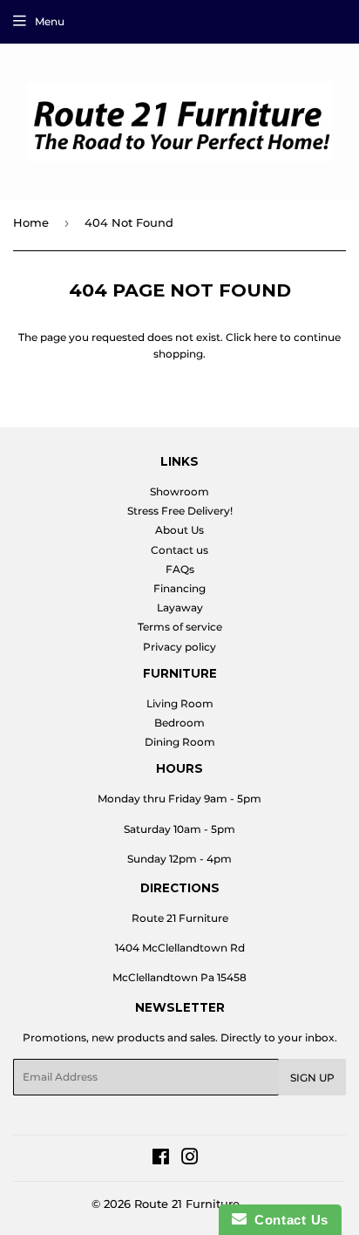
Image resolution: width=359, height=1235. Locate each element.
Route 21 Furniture (187, 1204)
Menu (49, 21)
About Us (179, 529)
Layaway (180, 607)
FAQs (180, 569)
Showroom (179, 491)
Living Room (179, 703)
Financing (179, 588)
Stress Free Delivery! (180, 510)
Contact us (179, 549)
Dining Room (180, 741)
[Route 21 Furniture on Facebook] (161, 1159)
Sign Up (312, 1077)
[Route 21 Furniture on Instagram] (190, 1159)
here (265, 337)
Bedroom (179, 722)
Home (31, 222)
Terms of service (180, 626)
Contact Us (288, 1219)
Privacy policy (179, 646)
